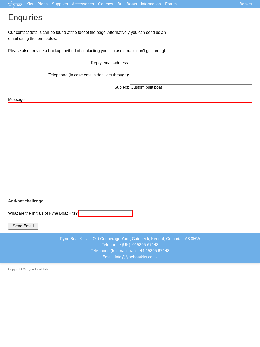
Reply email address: (110, 63)
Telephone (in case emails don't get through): (89, 75)
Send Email (23, 226)
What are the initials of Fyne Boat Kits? (43, 213)
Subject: (122, 87)
